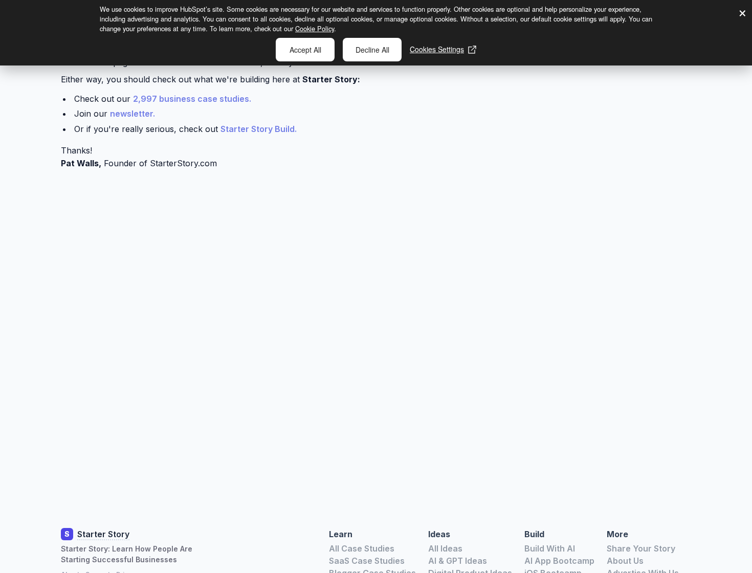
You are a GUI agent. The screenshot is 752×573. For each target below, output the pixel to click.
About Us (625, 561)
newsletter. (132, 113)
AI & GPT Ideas (457, 561)
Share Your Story (641, 548)
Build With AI (549, 548)
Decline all (372, 50)
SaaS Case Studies (367, 561)
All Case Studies (361, 548)
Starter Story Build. (258, 129)
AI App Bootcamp (559, 561)
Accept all (305, 50)
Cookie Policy (314, 28)
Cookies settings (437, 49)
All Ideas (445, 548)
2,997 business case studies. (192, 99)
